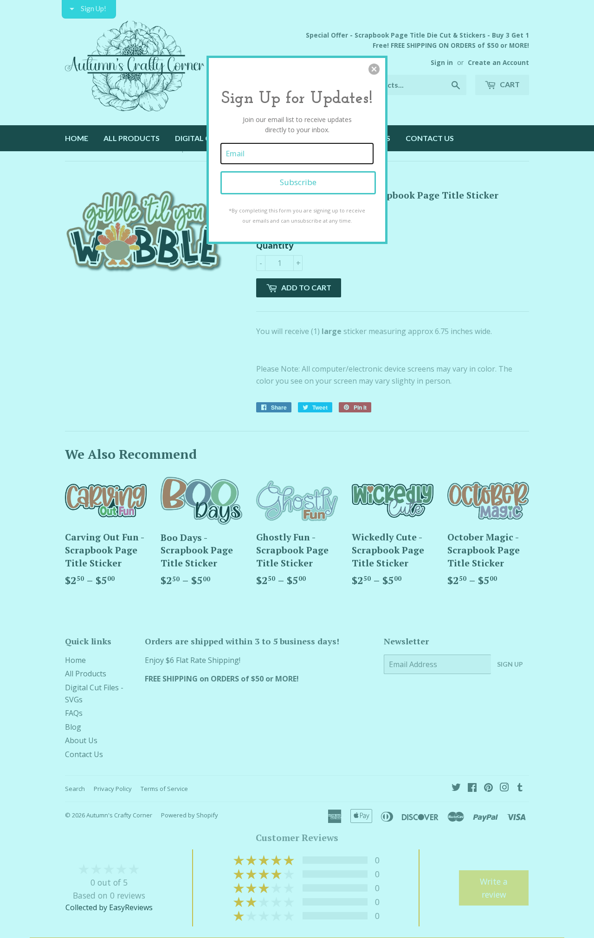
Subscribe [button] (298, 182)
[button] (374, 69)
